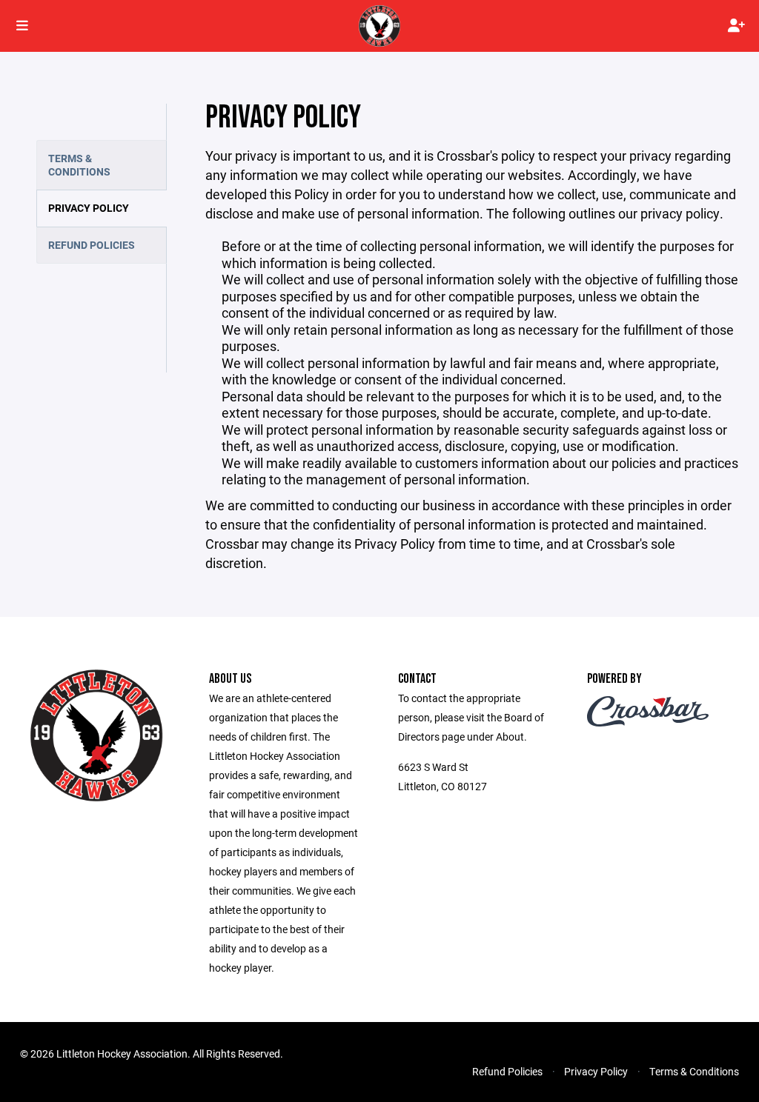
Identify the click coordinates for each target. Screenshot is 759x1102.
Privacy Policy (88, 208)
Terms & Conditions (79, 164)
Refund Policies (91, 245)
